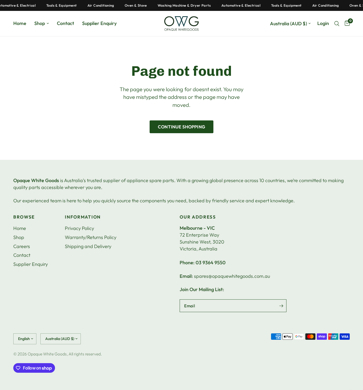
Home (19, 23)
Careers (21, 246)
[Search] (337, 23)
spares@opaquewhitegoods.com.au (232, 276)
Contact (65, 23)
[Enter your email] (281, 305)
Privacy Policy (79, 228)
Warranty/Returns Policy (90, 237)
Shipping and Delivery (88, 246)
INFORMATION (82, 217)
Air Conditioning (97, 5)
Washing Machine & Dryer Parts (181, 5)
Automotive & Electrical (238, 5)
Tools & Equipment (58, 5)
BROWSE (24, 217)
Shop (39, 23)
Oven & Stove (133, 5)
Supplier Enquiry (99, 23)
